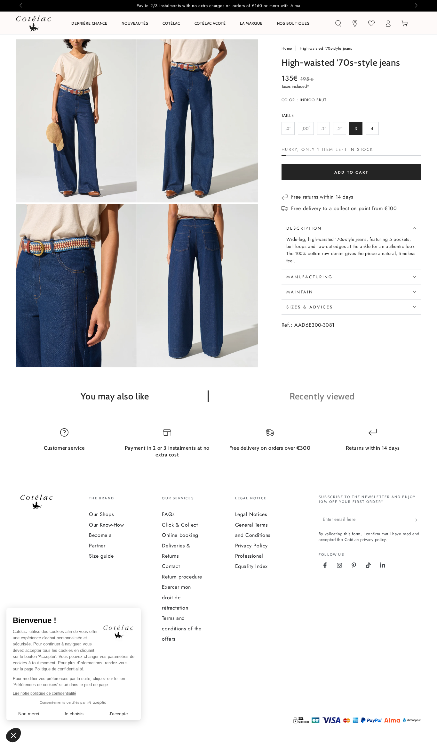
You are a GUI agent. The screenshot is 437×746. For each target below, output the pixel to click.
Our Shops (101, 514)
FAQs (168, 514)
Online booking (180, 535)
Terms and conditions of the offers (181, 628)
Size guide (101, 556)
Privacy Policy (251, 545)
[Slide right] (415, 6)
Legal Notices (251, 514)
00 (308, 130)
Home (288, 48)
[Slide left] (21, 6)
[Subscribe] (417, 520)
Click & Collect (180, 525)
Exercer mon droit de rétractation (176, 597)
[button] (338, 23)
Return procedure (182, 576)
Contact (171, 566)
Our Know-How (106, 525)
